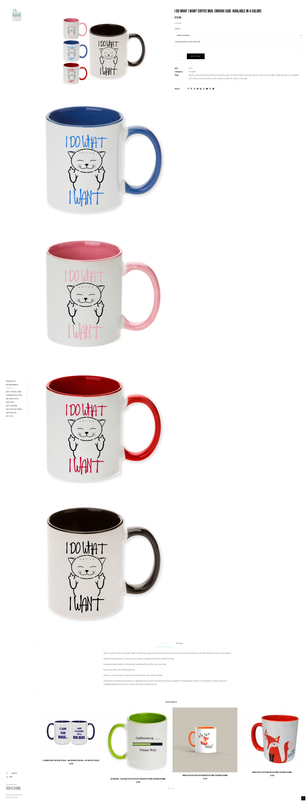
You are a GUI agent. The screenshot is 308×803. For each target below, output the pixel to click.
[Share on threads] (194, 88)
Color (178, 28)
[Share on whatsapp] (203, 88)
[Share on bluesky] (206, 88)
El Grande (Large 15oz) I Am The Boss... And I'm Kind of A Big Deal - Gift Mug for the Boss (71, 760)
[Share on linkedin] (200, 88)
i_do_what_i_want (196, 78)
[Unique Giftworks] (17, 15)
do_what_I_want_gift (238, 78)
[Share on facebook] (188, 88)
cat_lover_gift (268, 75)
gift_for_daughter (292, 75)
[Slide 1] (168, 788)
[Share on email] (213, 88)
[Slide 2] (171, 788)
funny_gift (226, 78)
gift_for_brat (207, 75)
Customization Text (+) (187, 41)
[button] (103, 50)
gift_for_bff (258, 75)
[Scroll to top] (303, 798)
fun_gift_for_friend (230, 75)
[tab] (179, 644)
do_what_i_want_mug (212, 78)
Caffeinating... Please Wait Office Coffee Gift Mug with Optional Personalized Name (138, 779)
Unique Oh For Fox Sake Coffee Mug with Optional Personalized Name (205, 775)
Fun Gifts (192, 71)
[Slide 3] (174, 788)
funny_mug (217, 75)
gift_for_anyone (195, 75)
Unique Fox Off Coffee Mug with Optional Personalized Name (272, 772)
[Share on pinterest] (197, 88)
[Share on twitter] (191, 88)
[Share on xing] (210, 88)
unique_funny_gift (245, 75)
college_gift (279, 75)
